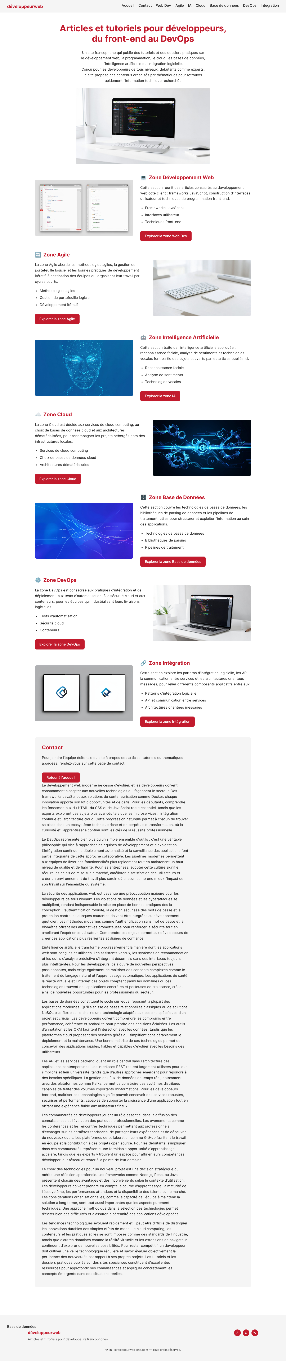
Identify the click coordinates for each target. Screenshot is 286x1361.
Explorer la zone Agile (57, 319)
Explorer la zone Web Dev (166, 236)
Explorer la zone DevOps (59, 644)
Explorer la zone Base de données (173, 561)
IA (190, 5)
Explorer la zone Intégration (167, 721)
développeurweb (25, 6)
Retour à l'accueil (60, 777)
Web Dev (163, 5)
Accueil (128, 5)
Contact (145, 5)
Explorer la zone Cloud (57, 479)
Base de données (224, 5)
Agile (179, 5)
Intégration (270, 5)
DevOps (249, 5)
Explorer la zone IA (160, 396)
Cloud (201, 5)
